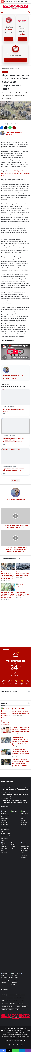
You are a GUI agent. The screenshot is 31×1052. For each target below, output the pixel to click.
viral (17, 1009)
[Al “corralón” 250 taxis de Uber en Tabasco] (15, 845)
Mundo (17, 68)
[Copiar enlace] (14, 127)
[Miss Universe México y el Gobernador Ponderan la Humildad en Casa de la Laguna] (15, 979)
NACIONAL (12, 1003)
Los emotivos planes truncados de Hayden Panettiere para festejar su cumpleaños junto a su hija (20, 710)
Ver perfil (9, 134)
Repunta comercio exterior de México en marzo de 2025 (13, 470)
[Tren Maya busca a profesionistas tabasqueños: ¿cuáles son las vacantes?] (5, 978)
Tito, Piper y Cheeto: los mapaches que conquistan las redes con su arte (15, 173)
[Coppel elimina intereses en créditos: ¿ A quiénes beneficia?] (5, 847)
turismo (11, 1009)
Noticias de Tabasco (7, 1006)
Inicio (4, 68)
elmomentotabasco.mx (9, 93)
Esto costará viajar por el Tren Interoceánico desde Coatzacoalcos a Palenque (13, 440)
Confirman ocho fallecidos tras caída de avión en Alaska (22, 573)
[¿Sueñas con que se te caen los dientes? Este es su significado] (15, 813)
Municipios (5, 1003)
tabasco (4, 1009)
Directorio (23, 1040)
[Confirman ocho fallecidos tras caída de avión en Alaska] (23, 566)
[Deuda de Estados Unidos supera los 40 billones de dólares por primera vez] (8, 587)
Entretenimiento (19, 998)
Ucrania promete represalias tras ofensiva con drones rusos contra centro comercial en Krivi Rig (8, 575)
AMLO (3, 995)
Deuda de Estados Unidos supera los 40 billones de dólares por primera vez (8, 595)
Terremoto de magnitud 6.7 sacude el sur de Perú (23, 594)
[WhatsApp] (10, 127)
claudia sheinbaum (18, 995)
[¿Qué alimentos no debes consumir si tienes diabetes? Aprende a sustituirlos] (25, 818)
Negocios (20, 1003)
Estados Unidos (6, 1001)
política (18, 1006)
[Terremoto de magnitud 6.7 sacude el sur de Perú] (23, 587)
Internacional (10, 68)
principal (24, 1006)
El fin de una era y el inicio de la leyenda (13, 410)
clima (3, 998)
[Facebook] (1, 127)
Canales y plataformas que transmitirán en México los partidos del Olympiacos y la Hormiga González (20, 730)
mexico (15, 1001)
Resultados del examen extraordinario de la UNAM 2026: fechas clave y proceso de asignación (20, 762)
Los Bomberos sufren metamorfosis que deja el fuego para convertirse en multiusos (20, 752)
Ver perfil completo (9, 378)
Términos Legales (14, 1040)
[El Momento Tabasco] (15, 7)
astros (9, 995)
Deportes (10, 998)
